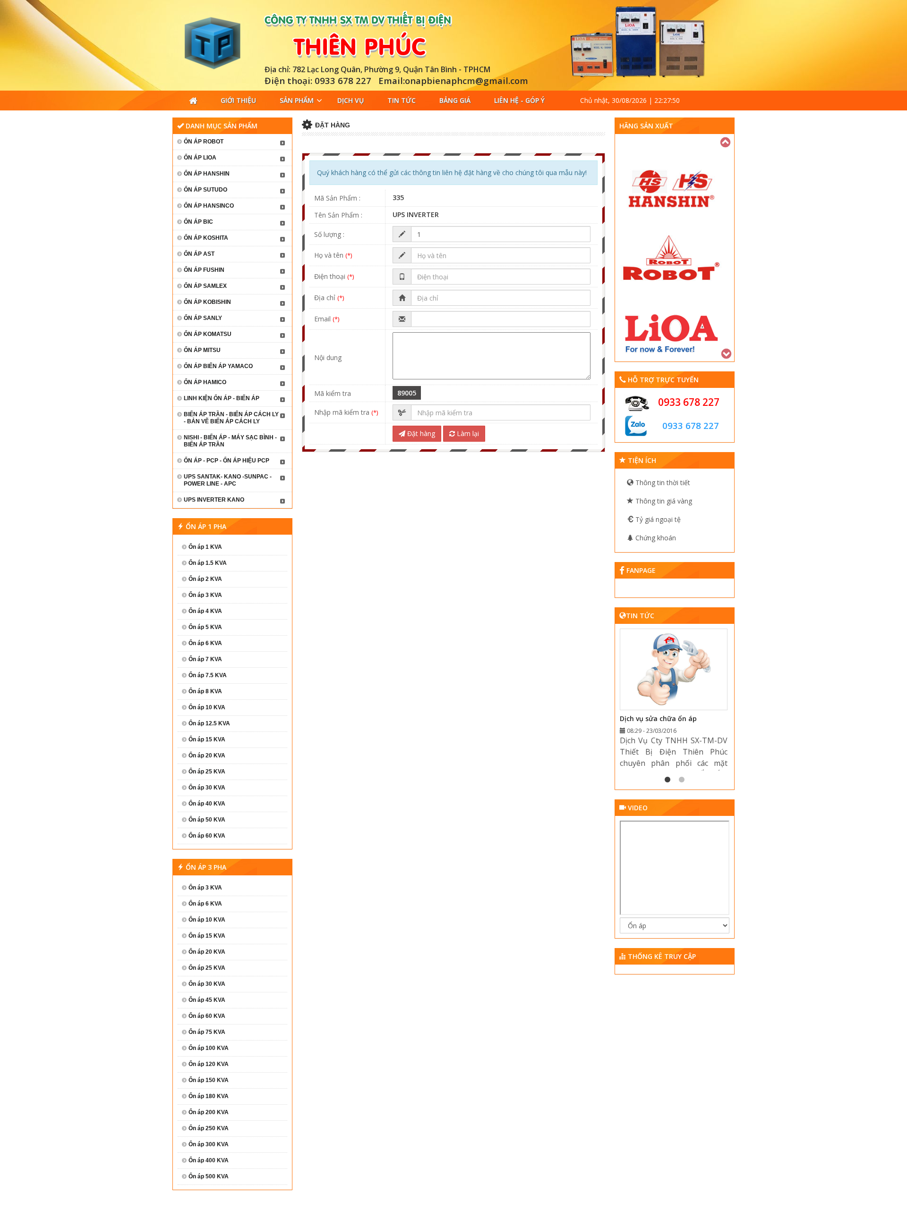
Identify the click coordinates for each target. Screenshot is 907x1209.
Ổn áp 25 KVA (206, 771)
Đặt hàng (420, 433)
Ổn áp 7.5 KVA (207, 675)
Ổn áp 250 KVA (208, 1128)
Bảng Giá (455, 100)
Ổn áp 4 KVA (205, 611)
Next (727, 352)
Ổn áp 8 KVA (205, 691)
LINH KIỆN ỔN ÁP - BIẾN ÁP (221, 398)
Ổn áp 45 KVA (206, 1000)
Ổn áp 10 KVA (206, 707)
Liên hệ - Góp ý (519, 100)
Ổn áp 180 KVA (208, 1096)
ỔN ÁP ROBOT (203, 141)
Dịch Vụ (350, 100)
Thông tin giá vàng (662, 500)
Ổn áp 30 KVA (206, 787)
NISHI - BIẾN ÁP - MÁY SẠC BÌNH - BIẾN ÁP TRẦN (230, 441)
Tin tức (401, 100)
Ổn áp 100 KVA (208, 1048)
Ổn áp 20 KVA (206, 755)
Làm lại (467, 433)
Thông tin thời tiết (661, 482)
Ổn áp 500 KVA (208, 1176)
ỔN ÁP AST (199, 254)
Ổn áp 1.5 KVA (207, 563)
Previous (726, 141)
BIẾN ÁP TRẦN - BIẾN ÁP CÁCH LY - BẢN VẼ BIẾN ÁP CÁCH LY (231, 418)
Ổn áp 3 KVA (205, 595)
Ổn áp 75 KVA (206, 1032)
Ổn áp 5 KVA (205, 627)
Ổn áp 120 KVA (208, 1064)
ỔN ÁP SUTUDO (205, 189)
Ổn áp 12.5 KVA (209, 723)
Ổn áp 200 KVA (208, 1112)
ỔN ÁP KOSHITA (206, 238)
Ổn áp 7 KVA (205, 659)
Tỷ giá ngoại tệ (657, 519)
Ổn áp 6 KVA (205, 643)
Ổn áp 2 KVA (205, 579)
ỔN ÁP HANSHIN (207, 173)
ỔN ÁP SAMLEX (205, 286)
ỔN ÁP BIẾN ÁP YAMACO (218, 366)
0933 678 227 (688, 402)
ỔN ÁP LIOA (200, 157)
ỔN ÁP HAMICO (205, 382)
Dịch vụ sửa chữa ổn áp (658, 718)
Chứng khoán (654, 537)
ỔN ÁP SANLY (203, 318)
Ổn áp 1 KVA (205, 547)
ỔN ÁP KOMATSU (207, 334)
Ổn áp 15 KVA (206, 739)
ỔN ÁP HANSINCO (209, 205)
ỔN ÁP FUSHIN (204, 270)
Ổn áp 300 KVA (208, 1144)
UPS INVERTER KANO (214, 499)
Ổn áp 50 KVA (206, 819)
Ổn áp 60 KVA (206, 835)
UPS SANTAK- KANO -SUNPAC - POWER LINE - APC (228, 480)
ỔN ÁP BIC (198, 221)
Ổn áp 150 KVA (208, 1080)
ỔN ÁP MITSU (202, 350)
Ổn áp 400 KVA (208, 1160)
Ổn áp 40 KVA (206, 803)
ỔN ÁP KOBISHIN (207, 302)
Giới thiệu (238, 100)
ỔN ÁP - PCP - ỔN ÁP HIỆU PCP (226, 460)
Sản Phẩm (297, 100)
